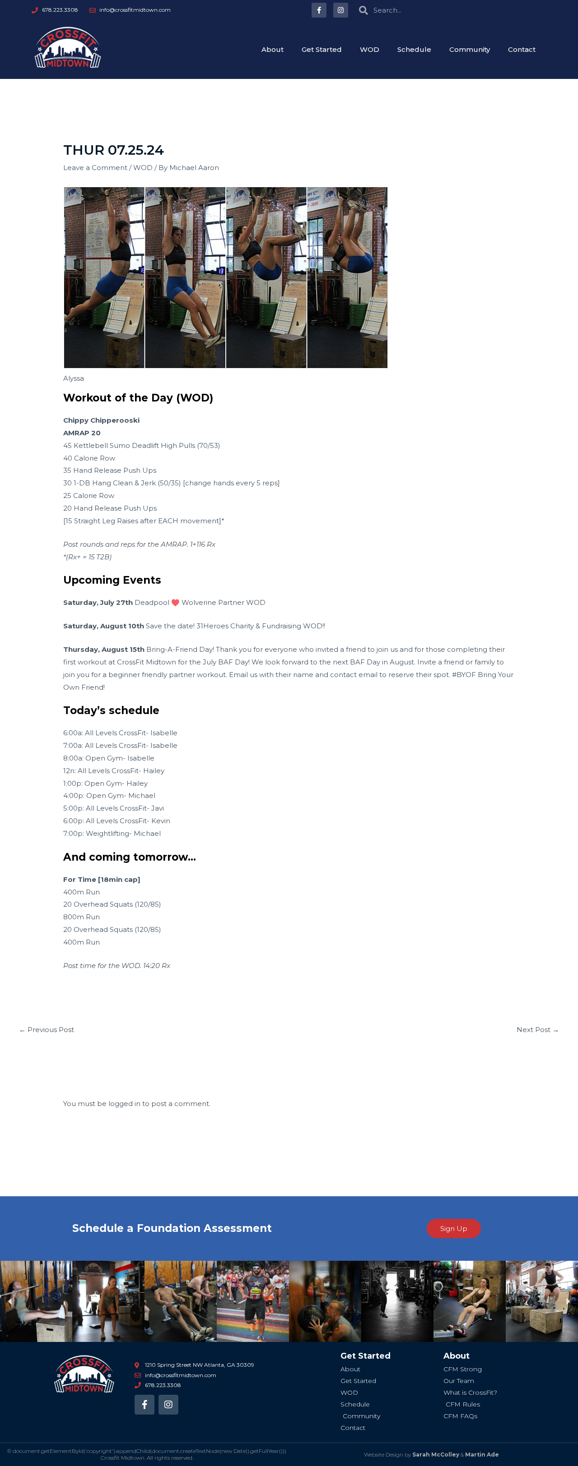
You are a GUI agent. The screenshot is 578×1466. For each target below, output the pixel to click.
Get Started (322, 49)
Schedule (414, 49)
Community (469, 49)
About (272, 49)
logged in (124, 1103)
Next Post (538, 1029)
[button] (10, 1301)
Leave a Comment (95, 167)
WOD (369, 49)
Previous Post (46, 1029)
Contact (522, 49)
